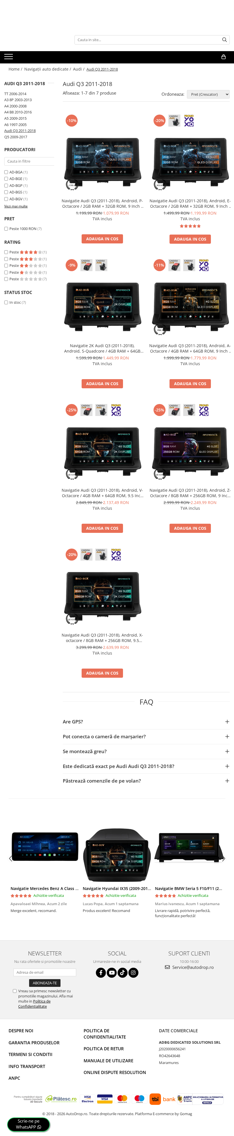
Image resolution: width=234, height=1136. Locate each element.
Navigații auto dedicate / (48, 69)
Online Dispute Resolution (115, 1072)
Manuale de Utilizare (108, 1060)
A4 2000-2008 (15, 106)
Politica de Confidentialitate (34, 1004)
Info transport (27, 1066)
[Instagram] (133, 973)
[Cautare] (224, 40)
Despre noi (21, 1030)
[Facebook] (101, 973)
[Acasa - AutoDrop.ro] (32, 40)
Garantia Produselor (34, 1042)
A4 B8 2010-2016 (18, 112)
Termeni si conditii (31, 1054)
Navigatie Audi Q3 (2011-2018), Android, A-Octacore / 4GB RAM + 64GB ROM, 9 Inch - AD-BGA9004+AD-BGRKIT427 (190, 348)
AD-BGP (16, 185)
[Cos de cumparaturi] (223, 57)
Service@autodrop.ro (192, 967)
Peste (14, 252)
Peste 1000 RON (23, 228)
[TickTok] (123, 973)
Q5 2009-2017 (15, 136)
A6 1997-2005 (15, 124)
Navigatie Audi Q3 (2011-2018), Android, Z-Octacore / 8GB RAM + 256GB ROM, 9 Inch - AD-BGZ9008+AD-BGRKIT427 (190, 492)
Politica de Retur (104, 1048)
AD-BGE (15, 178)
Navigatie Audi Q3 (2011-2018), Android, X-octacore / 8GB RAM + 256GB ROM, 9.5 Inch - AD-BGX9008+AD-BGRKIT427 (102, 637)
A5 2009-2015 (15, 118)
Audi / (79, 69)
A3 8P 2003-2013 (18, 99)
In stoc (15, 302)
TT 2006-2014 (15, 93)
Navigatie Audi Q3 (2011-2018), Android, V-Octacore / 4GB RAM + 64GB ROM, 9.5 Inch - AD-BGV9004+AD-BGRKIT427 (102, 492)
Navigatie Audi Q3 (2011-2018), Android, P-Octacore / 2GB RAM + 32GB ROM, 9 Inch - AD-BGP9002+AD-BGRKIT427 (102, 203)
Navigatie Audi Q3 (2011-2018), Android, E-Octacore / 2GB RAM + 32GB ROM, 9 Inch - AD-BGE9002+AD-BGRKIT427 (190, 203)
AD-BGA (16, 172)
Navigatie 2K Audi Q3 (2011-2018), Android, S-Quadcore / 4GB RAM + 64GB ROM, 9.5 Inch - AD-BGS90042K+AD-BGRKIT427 (102, 348)
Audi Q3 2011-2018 (20, 130)
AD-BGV (16, 198)
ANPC (14, 1078)
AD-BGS (15, 192)
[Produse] (9, 58)
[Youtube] (112, 973)
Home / (16, 69)
